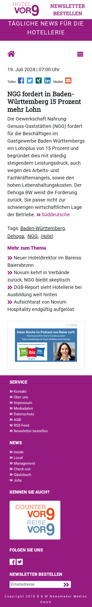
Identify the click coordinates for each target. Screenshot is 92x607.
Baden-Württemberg (42, 228)
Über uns (20, 397)
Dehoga (15, 236)
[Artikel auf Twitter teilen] (30, 82)
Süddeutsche (55, 214)
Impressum (22, 403)
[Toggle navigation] (80, 54)
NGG (32, 236)
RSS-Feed (21, 425)
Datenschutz (23, 414)
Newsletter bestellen (30, 431)
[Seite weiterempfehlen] (68, 82)
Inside (18, 452)
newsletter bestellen (67, 9)
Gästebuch (22, 474)
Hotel (47, 236)
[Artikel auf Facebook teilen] (21, 82)
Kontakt (19, 391)
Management (24, 463)
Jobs (17, 480)
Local (18, 458)
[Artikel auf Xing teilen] (39, 82)
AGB (17, 420)
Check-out (21, 469)
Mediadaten (23, 408)
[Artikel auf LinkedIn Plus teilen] (47, 82)
